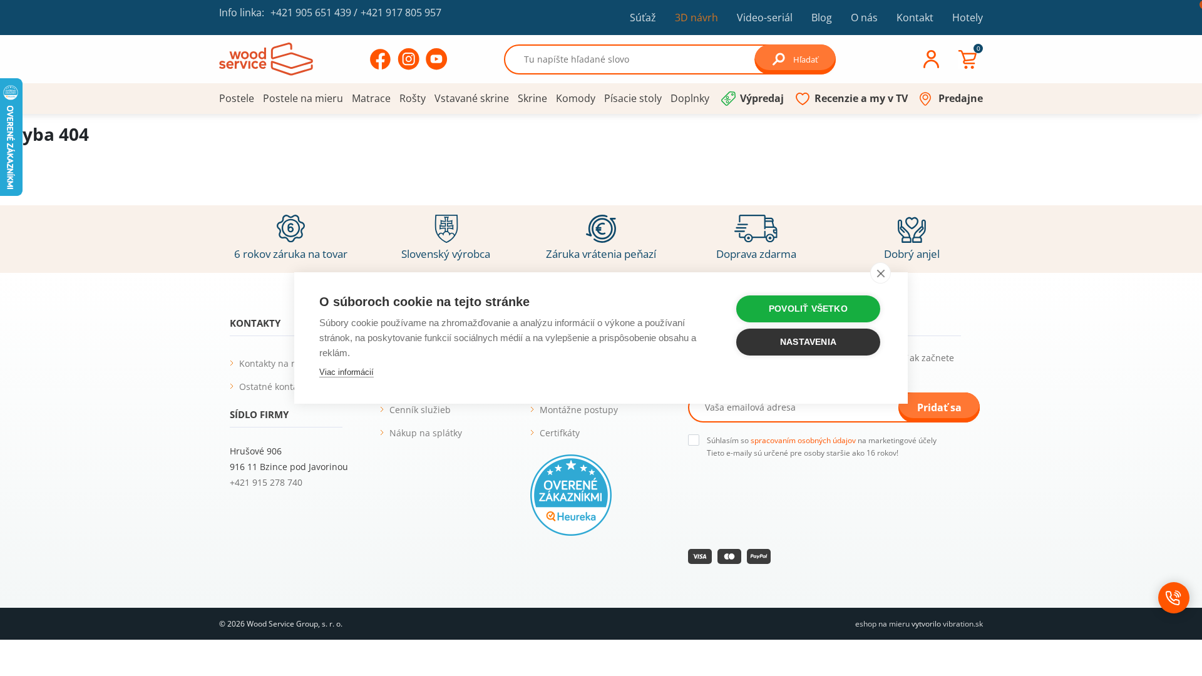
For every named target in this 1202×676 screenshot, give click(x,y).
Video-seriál (765, 17)
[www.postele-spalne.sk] (266, 58)
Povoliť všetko (808, 309)
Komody (575, 98)
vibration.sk (963, 623)
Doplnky (689, 98)
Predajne (960, 98)
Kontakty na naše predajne (295, 363)
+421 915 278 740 (266, 482)
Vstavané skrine (471, 98)
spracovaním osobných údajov (803, 440)
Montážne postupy (579, 410)
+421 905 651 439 (310, 12)
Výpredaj (762, 98)
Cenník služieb (420, 410)
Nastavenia (808, 342)
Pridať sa (939, 407)
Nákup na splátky (425, 433)
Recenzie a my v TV (861, 98)
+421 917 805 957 (401, 12)
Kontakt (914, 17)
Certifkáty (560, 433)
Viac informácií (346, 372)
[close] (880, 273)
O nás (864, 17)
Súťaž (643, 17)
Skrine (532, 98)
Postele (236, 98)
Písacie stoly (633, 98)
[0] (967, 59)
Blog (821, 17)
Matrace (371, 98)
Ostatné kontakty (274, 386)
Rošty (412, 98)
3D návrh (696, 17)
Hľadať (805, 59)
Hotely (967, 17)
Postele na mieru (303, 98)
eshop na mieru (882, 623)
